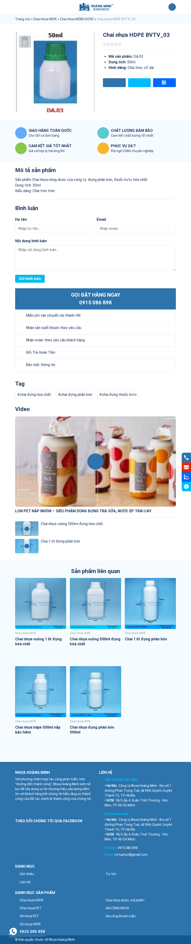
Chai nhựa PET (31, 908)
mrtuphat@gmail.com (131, 854)
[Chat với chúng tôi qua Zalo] (186, 477)
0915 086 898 (95, 303)
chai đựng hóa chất (35, 394)
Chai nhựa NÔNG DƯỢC (77, 19)
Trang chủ (22, 19)
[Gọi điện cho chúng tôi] (186, 457)
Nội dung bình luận (31, 241)
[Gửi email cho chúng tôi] (186, 467)
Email (101, 219)
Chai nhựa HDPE (45, 19)
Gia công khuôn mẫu (121, 916)
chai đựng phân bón (76, 394)
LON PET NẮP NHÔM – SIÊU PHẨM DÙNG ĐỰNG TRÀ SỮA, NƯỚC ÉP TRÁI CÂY (83, 511)
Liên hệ (25, 882)
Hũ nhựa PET (29, 916)
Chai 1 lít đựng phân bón (60, 541)
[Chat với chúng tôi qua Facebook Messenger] (186, 486)
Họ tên (21, 219)
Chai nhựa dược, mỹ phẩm (125, 900)
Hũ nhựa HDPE (30, 924)
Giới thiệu (27, 874)
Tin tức (111, 874)
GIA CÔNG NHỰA (117, 908)
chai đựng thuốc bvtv (119, 394)
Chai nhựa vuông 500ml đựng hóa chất (72, 524)
